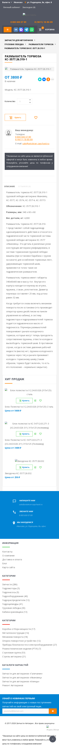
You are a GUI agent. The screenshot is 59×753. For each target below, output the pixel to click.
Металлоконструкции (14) (15, 632)
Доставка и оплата (12, 559)
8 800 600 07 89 (23, 136)
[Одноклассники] (48, 79)
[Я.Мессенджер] (40, 79)
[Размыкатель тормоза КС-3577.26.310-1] (29, 69)
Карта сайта (8, 567)
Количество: (10, 101)
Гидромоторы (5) (11, 588)
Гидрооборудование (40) (15, 596)
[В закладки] (36, 117)
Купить (18, 117)
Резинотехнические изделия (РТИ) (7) (21, 648)
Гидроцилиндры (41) (12, 604)
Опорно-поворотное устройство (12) (21, 640)
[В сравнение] (35, 400)
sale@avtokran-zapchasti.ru (35, 143)
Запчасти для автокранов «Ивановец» (22, 677)
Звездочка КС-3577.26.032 (18, 473)
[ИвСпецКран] (29, 14)
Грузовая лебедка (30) (13, 608)
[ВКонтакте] (44, 79)
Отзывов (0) (24, 186)
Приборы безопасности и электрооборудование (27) (29, 644)
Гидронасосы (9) (10, 592)
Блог (4, 563)
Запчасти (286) (9, 584)
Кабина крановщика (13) (14, 611)
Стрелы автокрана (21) (14, 656)
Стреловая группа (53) (13, 652)
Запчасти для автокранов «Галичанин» (22, 673)
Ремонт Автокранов (12, 685)
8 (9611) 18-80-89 (43, 22)
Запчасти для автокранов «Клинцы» (20, 681)
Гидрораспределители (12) (16, 600)
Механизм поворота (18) (15, 636)
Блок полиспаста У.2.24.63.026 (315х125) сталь (29, 406)
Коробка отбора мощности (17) (18, 629)
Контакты (7, 551)
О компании (8, 555)
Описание (9, 186)
